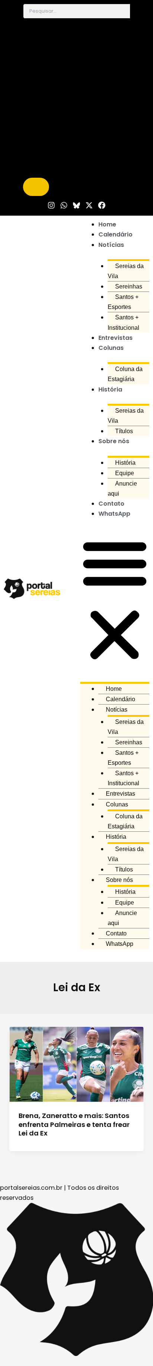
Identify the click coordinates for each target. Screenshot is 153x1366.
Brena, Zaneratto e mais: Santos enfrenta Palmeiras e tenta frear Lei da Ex (74, 1124)
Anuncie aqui (122, 488)
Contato (111, 503)
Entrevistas (115, 338)
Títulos (124, 431)
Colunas (111, 348)
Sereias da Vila (126, 270)
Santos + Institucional (123, 322)
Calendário (115, 234)
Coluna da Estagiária (125, 373)
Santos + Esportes (123, 301)
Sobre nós (113, 441)
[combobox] (76, 11)
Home (107, 224)
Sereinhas (128, 286)
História (110, 389)
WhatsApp (114, 513)
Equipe (124, 473)
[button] (114, 600)
